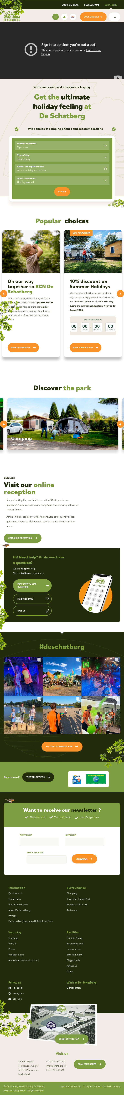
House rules (14, 898)
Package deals (16, 954)
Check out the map (69, 1039)
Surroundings (76, 888)
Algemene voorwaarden (71, 1086)
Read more (17, 444)
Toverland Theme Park (78, 898)
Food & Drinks (74, 937)
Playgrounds (73, 960)
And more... (73, 910)
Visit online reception (20, 538)
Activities (72, 965)
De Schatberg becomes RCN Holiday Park (30, 921)
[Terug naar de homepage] (12, 15)
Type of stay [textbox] (23, 158)
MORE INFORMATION (20, 347)
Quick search (15, 893)
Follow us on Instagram (59, 746)
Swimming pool (75, 943)
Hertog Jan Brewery (77, 904)
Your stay (14, 932)
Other (70, 971)
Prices (11, 949)
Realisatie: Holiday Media (14, 1090)
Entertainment (74, 954)
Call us (21, 610)
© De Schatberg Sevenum (24, 1086)
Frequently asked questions (26, 585)
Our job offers (74, 987)
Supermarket (74, 949)
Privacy (12, 915)
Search (62, 191)
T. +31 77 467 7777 (56, 1061)
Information (16, 888)
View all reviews (35, 777)
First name (26, 835)
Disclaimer (106, 1086)
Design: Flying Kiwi (35, 1090)
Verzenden (81, 858)
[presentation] (3, 293)
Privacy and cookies (91, 1086)
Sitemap (116, 1086)
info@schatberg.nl (56, 1065)
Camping (13, 937)
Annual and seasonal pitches (23, 960)
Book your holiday (83, 347)
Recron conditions (18, 904)
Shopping (72, 893)
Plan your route (87, 1064)
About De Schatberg (19, 910)
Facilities (73, 932)
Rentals (12, 943)
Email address (35, 852)
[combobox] (62, 157)
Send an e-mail (25, 599)
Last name (70, 835)
